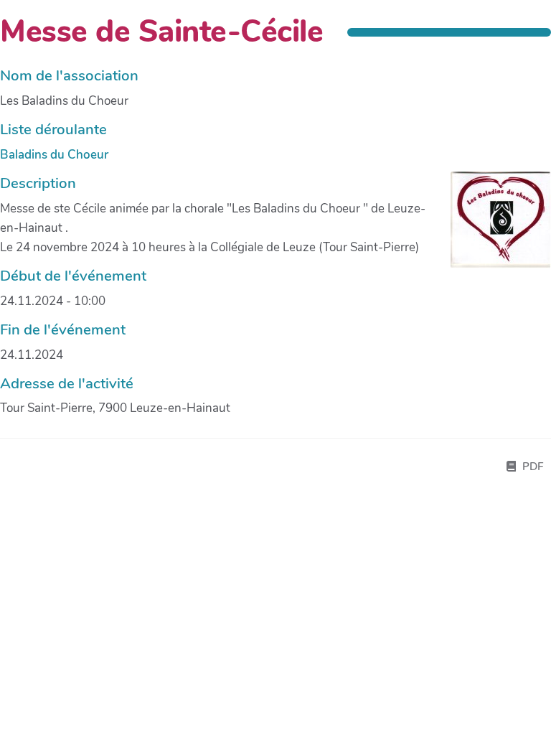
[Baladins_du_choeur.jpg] (493, 227)
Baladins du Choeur (54, 154)
